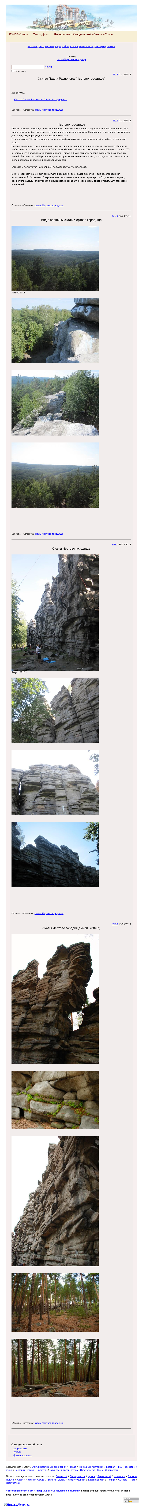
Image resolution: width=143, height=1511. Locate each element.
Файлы (65, 46)
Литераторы (111, 1470)
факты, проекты (22, 1455)
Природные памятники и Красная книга (100, 1467)
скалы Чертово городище (71, 59)
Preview (111, 46)
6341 (115, 544)
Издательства (87, 1470)
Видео (58, 46)
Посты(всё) (100, 46)
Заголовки (32, 46)
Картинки (49, 46)
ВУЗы (100, 1470)
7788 (115, 924)
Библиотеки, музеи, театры (64, 1470)
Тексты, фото (40, 34)
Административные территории (49, 1467)
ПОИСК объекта (18, 34)
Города (72, 1467)
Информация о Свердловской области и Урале (83, 34)
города (17, 1451)
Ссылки (74, 46)
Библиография (86, 46)
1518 (115, 74)
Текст (41, 46)
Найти (48, 66)
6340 (115, 216)
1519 (115, 120)
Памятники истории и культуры (31, 1470)
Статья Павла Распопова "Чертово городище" (40, 99)
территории (20, 1448)
